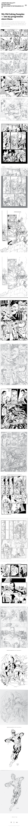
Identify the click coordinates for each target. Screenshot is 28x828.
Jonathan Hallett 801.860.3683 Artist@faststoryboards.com (12, 5)
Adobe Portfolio (16, 825)
